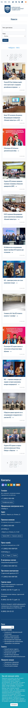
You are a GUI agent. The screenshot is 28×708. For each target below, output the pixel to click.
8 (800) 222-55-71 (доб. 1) (10, 590)
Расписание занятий (10, 652)
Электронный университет (12, 651)
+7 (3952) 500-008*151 (9, 566)
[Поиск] (19, 2)
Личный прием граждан (11, 666)
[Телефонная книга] (22, 2)
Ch (9, 2)
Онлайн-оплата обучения (11, 654)
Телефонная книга (7, 502)
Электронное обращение (11, 662)
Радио (8, 555)
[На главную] (13, 2)
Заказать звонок (16, 536)
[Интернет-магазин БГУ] (16, 2)
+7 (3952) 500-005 (7, 525)
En (2, 2)
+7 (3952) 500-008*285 (9, 577)
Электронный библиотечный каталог (14, 656)
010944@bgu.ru (5, 552)
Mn (5, 2)
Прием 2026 (5, 536)
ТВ (3, 555)
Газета (15, 555)
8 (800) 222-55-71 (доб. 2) (10, 599)
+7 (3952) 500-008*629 (9, 548)
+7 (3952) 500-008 (7, 498)
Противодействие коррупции (12, 639)
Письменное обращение (11, 664)
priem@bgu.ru (5, 529)
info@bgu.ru (4, 508)
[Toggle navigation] (26, 2)
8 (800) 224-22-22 (7, 611)
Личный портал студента (11, 649)
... (18, 58)
